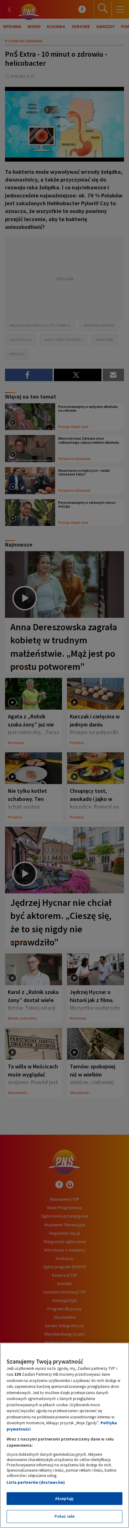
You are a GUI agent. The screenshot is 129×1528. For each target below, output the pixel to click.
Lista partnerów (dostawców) (36, 1482)
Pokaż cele (64, 1516)
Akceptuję (64, 1498)
